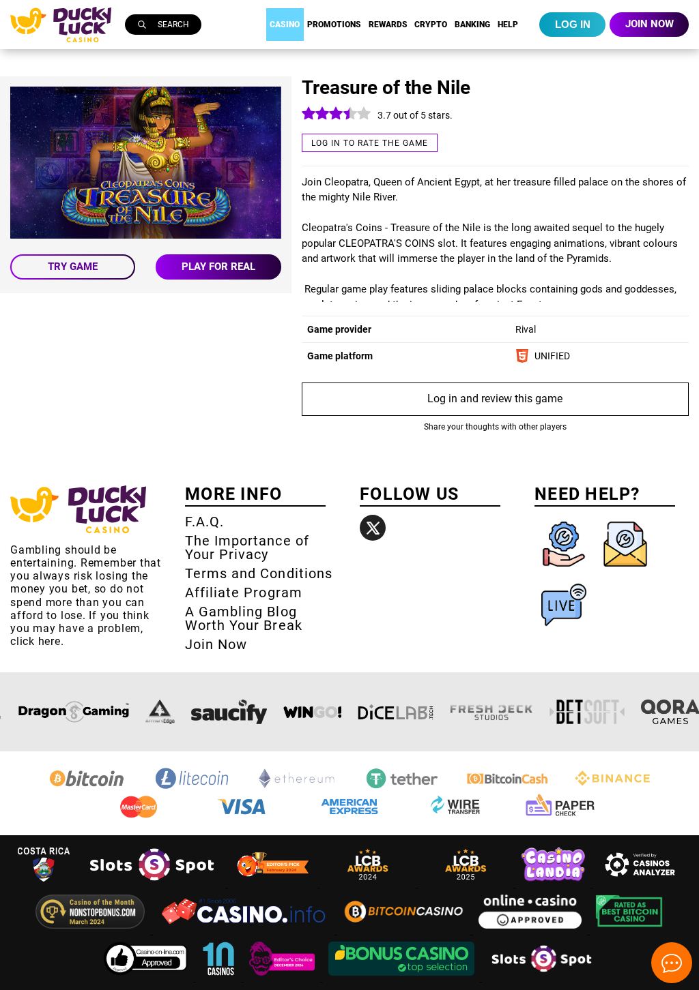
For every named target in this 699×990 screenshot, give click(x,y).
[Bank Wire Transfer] (454, 815)
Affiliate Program (243, 592)
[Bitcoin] (86, 787)
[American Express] (349, 815)
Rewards (388, 24)
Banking (472, 24)
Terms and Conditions (258, 573)
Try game (73, 266)
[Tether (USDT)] (402, 787)
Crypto (430, 24)
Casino (285, 24)
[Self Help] (565, 569)
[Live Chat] (563, 630)
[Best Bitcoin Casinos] (629, 930)
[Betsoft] (587, 712)
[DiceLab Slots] (395, 712)
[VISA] (244, 815)
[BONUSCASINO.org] (403, 977)
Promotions (334, 24)
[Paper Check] (560, 815)
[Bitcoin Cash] (507, 787)
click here (35, 641)
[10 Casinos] (220, 977)
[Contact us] (625, 569)
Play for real (218, 266)
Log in (572, 24)
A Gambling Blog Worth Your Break (243, 618)
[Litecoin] (192, 787)
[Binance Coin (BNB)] (612, 787)
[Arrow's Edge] (159, 712)
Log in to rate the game (369, 143)
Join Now (216, 644)
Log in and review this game (494, 398)
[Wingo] (312, 712)
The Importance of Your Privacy (247, 547)
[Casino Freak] (283, 977)
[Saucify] (229, 712)
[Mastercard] (139, 815)
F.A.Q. (204, 521)
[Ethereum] (297, 787)
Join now (649, 24)
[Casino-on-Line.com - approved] (147, 977)
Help (508, 24)
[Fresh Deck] (491, 712)
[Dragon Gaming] (73, 712)
